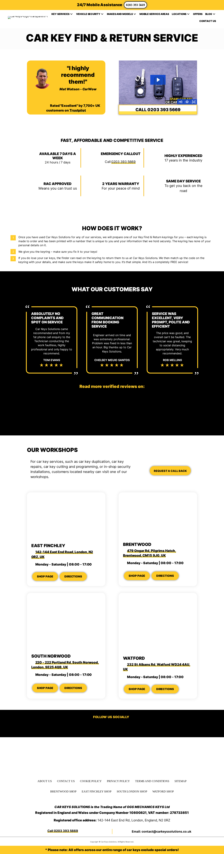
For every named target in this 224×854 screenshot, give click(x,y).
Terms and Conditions (152, 781)
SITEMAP (180, 781)
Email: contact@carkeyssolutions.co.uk (161, 831)
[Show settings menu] (187, 102)
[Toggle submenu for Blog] (214, 14)
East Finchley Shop (96, 791)
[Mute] (180, 102)
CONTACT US (66, 781)
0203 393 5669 (135, 5)
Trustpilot (77, 110)
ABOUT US (44, 781)
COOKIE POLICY (91, 781)
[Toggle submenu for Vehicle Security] (102, 14)
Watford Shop (163, 791)
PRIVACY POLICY (118, 781)
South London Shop (132, 791)
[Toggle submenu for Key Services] (71, 14)
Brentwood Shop (63, 791)
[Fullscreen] (193, 102)
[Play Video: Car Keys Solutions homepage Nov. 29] (158, 80)
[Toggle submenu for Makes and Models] (135, 14)
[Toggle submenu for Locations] (188, 14)
